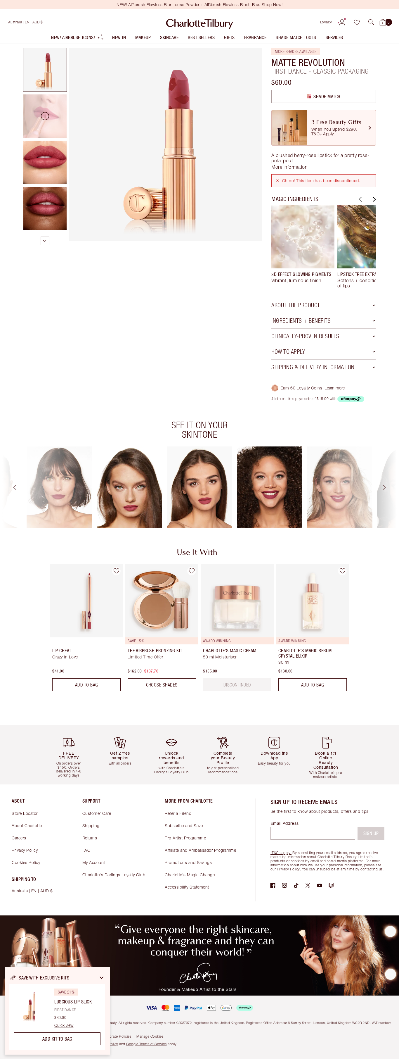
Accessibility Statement (187, 886)
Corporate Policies (116, 1036)
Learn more (335, 387)
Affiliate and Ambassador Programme (200, 850)
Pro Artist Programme (185, 837)
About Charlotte (27, 825)
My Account (93, 862)
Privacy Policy (25, 850)
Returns (89, 837)
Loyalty (326, 22)
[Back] (359, 199)
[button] (371, 22)
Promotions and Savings (188, 862)
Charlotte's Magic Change (190, 874)
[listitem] (77, 39)
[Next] (373, 199)
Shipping (91, 825)
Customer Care (96, 813)
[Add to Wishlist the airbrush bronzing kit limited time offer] (191, 571)
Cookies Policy (26, 862)
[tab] (45, 70)
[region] (57, 1011)
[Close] (101, 977)
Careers (19, 837)
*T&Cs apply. (281, 853)
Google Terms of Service (146, 1044)
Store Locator (25, 813)
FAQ (86, 850)
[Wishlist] (357, 22)
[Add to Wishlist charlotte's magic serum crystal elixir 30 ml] (342, 571)
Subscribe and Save (184, 825)
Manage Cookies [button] (150, 1036)
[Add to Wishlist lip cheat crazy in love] (116, 571)
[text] (237, 684)
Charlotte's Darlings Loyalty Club (113, 874)
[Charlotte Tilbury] (199, 22)
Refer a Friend (178, 813)
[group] (302, 246)
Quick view (63, 1025)
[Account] (342, 22)
